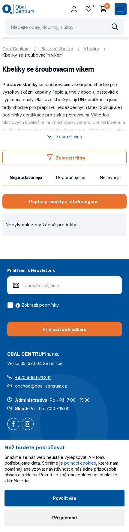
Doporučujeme (71, 177)
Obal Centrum (15, 48)
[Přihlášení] (74, 9)
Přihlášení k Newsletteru (31, 270)
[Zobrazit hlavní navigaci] (121, 9)
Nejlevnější (110, 177)
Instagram (28, 425)
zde (25, 480)
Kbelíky (91, 48)
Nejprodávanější (26, 177)
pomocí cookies (80, 463)
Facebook (13, 425)
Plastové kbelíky (56, 48)
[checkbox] (33, 305)
